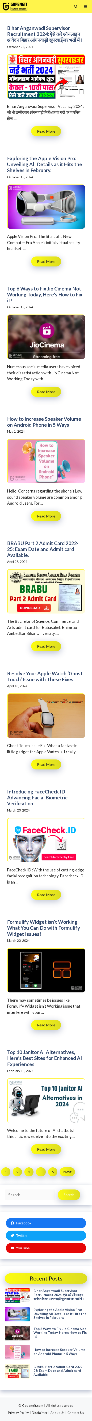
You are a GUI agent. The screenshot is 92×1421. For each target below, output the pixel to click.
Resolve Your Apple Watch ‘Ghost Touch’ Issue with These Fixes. (45, 676)
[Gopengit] (15, 6)
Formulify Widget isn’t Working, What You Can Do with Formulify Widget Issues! (43, 928)
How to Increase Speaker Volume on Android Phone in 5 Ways (44, 422)
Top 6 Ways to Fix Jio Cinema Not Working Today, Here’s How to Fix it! (44, 294)
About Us (57, 1413)
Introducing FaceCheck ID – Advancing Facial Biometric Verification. (38, 797)
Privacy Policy (18, 1413)
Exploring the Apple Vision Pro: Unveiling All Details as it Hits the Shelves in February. (44, 164)
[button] (76, 6)
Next (67, 1172)
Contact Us (75, 1413)
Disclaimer (39, 1413)
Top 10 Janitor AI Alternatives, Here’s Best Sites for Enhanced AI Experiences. (44, 1058)
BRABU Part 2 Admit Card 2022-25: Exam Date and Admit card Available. (43, 549)
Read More (46, 131)
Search (69, 1195)
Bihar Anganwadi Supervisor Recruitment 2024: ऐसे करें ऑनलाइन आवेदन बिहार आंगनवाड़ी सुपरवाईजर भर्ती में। (45, 34)
